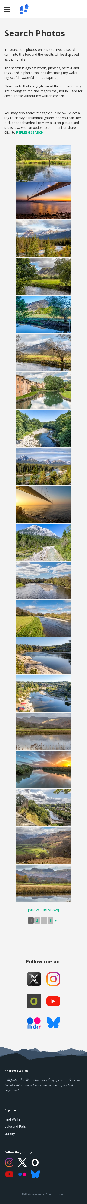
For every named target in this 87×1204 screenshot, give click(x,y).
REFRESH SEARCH (29, 132)
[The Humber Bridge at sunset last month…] (43, 200)
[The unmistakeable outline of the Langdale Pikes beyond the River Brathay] (43, 883)
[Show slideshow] (43, 910)
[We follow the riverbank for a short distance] (43, 655)
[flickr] (34, 1024)
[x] (34, 979)
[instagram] (53, 979)
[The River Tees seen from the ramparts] (43, 807)
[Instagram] (9, 1162)
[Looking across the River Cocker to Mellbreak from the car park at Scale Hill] (43, 276)
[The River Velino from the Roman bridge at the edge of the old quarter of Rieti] (43, 390)
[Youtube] (53, 1001)
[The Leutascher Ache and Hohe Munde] (43, 542)
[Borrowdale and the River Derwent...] (43, 845)
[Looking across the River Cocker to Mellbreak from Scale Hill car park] (43, 352)
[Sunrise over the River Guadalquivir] (43, 769)
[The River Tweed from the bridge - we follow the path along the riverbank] (43, 618)
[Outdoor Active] (34, 1001)
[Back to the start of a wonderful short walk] (43, 163)
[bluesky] (53, 1023)
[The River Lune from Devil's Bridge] (43, 428)
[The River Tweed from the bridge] (43, 580)
